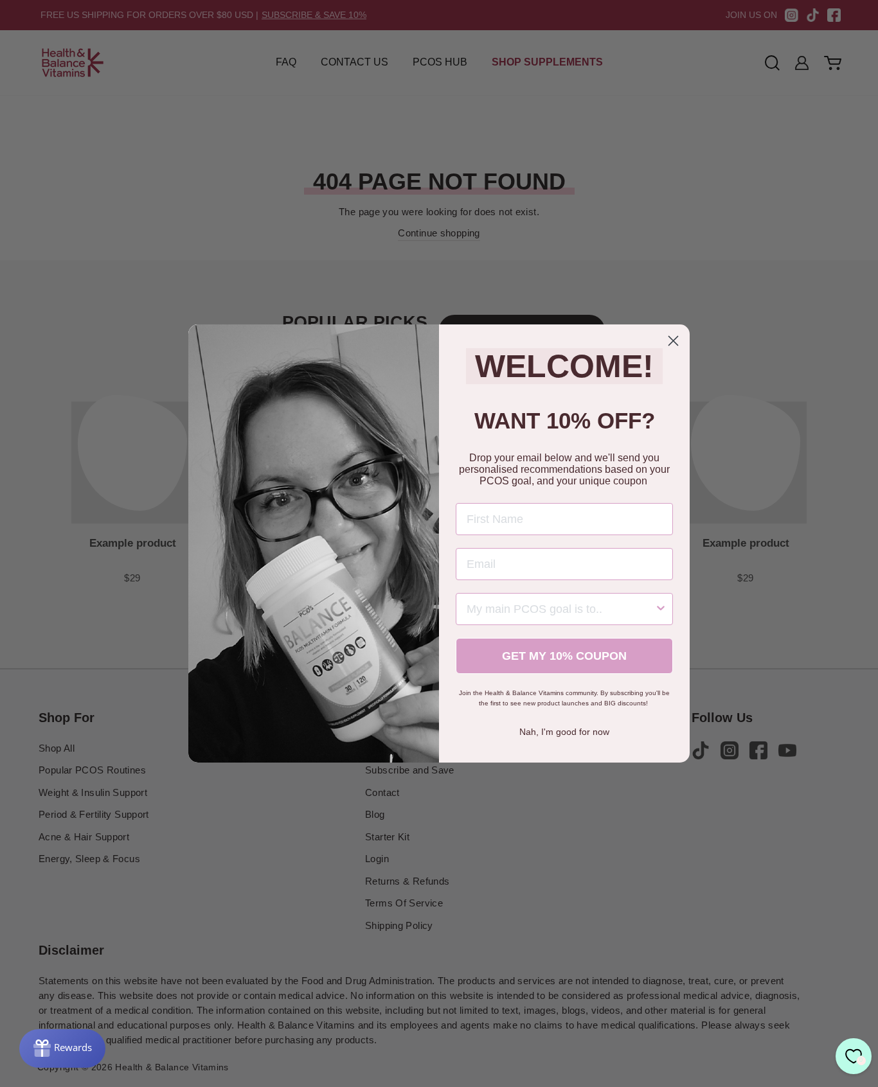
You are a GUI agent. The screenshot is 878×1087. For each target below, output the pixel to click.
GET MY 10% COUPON (564, 656)
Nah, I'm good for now (564, 732)
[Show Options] (660, 609)
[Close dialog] (673, 341)
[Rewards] (62, 1048)
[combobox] (560, 609)
